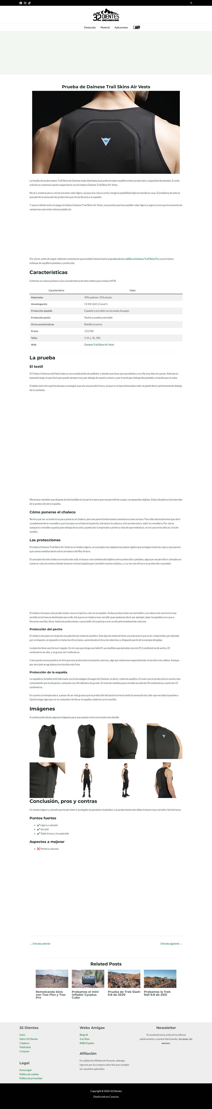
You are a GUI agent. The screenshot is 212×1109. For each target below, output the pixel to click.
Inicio (22, 1034)
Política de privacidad (30, 1078)
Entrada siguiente (171, 943)
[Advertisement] (106, 53)
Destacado (90, 27)
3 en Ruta (85, 1038)
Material (105, 27)
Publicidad (25, 1047)
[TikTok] (29, 3)
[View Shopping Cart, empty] (136, 27)
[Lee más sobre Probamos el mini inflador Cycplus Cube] (88, 978)
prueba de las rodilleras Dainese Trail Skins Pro (134, 258)
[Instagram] (25, 3)
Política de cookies (29, 1074)
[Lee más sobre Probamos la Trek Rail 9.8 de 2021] (160, 978)
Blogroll (84, 1034)
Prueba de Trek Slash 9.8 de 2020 (124, 993)
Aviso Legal (25, 1070)
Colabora (24, 1043)
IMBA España (87, 1043)
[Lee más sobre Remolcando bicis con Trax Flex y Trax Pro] (52, 978)
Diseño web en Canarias (106, 1096)
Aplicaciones (121, 27)
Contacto (24, 1051)
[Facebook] (20, 3)
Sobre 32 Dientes (28, 1038)
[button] (191, 3)
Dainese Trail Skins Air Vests (99, 344)
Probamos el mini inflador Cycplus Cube (85, 994)
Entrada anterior (40, 943)
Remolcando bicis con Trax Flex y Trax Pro (51, 994)
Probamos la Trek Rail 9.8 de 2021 (157, 993)
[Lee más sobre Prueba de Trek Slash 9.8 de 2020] (124, 978)
